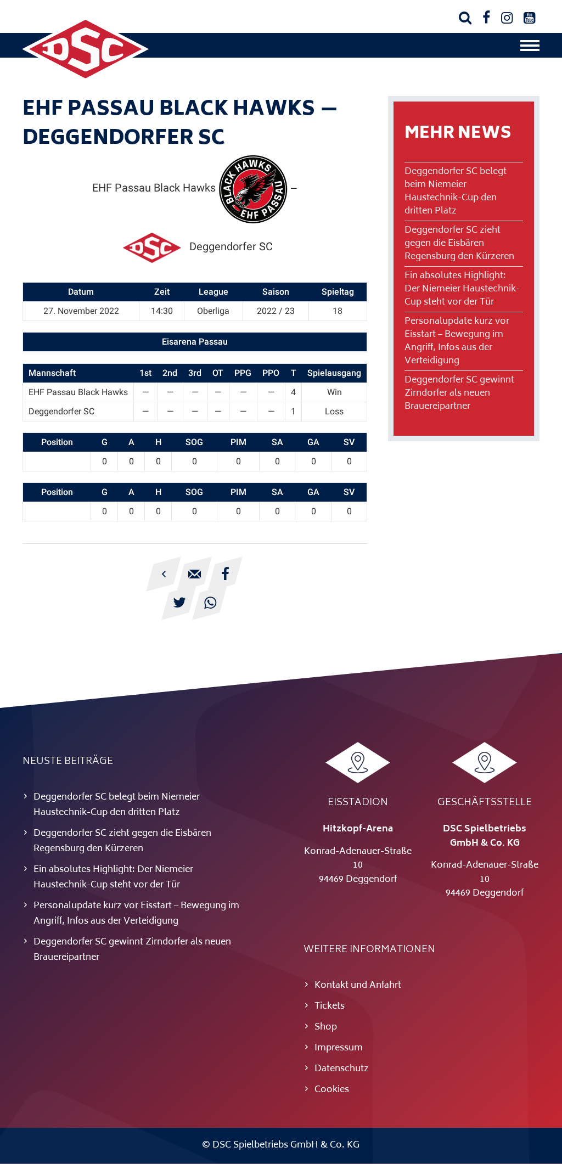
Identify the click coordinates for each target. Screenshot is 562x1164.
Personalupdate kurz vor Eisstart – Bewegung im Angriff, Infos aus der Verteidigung (456, 341)
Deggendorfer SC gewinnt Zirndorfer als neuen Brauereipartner (459, 393)
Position (57, 442)
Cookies (331, 1090)
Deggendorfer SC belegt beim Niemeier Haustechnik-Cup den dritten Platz (455, 191)
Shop (325, 1027)
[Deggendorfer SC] (86, 79)
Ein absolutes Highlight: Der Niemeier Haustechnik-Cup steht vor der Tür (462, 289)
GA (313, 442)
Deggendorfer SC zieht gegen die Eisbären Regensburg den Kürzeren (459, 244)
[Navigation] (529, 48)
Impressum (338, 1048)
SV (349, 442)
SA (277, 442)
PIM (238, 442)
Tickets (329, 1006)
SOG (194, 442)
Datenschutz (341, 1069)
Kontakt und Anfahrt (357, 985)
